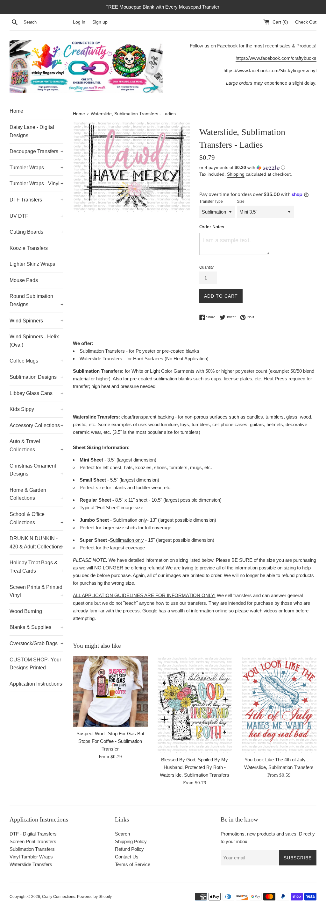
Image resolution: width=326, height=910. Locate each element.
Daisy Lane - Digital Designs (32, 131)
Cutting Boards (36, 232)
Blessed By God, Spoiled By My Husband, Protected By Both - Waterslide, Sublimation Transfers (194, 767)
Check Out (305, 22)
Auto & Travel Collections (36, 445)
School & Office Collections (36, 518)
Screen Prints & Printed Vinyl (36, 591)
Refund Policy (129, 849)
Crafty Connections (58, 896)
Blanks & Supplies (36, 627)
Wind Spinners (36, 320)
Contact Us (126, 856)
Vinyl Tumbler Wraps (31, 856)
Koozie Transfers (29, 248)
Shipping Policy (131, 841)
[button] (257, 168)
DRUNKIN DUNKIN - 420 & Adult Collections (36, 542)
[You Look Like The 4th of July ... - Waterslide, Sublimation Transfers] (279, 704)
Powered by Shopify (94, 896)
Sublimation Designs (36, 377)
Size (240, 201)
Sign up (100, 22)
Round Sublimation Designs (36, 300)
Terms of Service (132, 864)
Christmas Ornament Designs (36, 470)
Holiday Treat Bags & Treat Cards (36, 567)
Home (16, 111)
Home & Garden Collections (36, 494)
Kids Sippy (36, 409)
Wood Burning (26, 611)
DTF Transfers (36, 199)
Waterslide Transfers (31, 864)
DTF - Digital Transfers (33, 833)
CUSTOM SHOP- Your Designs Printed (35, 664)
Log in (79, 22)
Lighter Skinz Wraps (32, 264)
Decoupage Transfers (36, 151)
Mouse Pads (24, 280)
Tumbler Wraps (36, 167)
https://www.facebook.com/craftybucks (276, 58)
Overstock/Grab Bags (36, 643)
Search (122, 833)
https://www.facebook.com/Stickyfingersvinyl (269, 70)
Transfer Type (211, 201)
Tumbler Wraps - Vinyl (36, 183)
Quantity (206, 267)
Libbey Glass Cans (36, 393)
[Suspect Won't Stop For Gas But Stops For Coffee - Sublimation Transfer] (110, 691)
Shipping (235, 174)
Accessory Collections (36, 425)
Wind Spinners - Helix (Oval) (34, 341)
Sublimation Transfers (32, 849)
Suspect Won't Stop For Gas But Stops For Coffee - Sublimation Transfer (110, 741)
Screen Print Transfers (33, 841)
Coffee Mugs (36, 360)
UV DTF (36, 216)
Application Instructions (36, 684)
